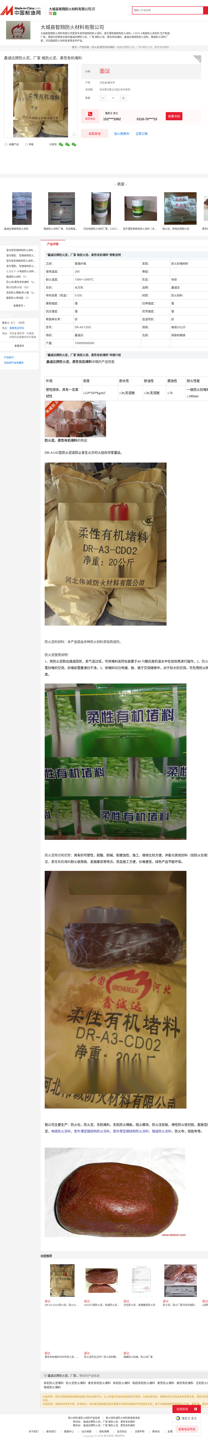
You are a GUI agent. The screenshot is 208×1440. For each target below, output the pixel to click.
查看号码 (174, 116)
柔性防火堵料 (165, 1383)
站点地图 (86, 1431)
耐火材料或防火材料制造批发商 (123, 1418)
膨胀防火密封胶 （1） (18, 298)
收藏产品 (13, 144)
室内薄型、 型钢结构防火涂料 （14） (26, 255)
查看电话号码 (16, 328)
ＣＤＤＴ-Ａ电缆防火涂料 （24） (24, 271)
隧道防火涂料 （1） (17, 276)
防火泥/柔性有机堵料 (103, 47)
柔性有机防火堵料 (99, 1383)
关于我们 (33, 1431)
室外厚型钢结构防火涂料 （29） (23, 261)
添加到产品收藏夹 (14, 362)
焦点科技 (109, 1436)
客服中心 (69, 1431)
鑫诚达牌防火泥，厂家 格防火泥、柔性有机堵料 (109, 1421)
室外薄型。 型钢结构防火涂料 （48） (26, 266)
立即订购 (141, 133)
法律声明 (139, 1431)
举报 (31, 144)
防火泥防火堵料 (76, 1383)
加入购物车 (121, 133)
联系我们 (51, 1431)
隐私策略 (104, 1431)
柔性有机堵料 (185, 1383)
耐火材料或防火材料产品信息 (84, 1418)
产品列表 (84, 47)
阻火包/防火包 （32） (18, 287)
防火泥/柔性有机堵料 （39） (21, 282)
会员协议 (122, 1431)
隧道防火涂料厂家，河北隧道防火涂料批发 (67, 229)
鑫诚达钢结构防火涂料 (16, 229)
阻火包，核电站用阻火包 (175, 229)
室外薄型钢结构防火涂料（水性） (141, 229)
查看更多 (19, 305)
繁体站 (156, 1431)
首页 (74, 47)
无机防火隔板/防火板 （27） (21, 292)
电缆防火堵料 (52, 1387)
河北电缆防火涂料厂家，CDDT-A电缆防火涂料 (108, 229)
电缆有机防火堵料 (143, 1383)
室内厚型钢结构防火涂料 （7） (23, 250)
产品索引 (9, 357)
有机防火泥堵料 (54, 1383)
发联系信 (95, 133)
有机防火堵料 (121, 1383)
